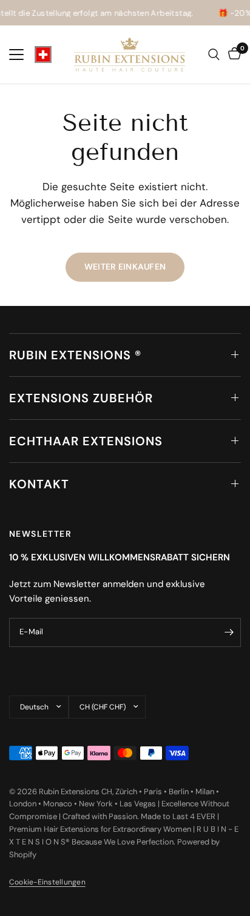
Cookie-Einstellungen (47, 882)
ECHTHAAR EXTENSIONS (86, 441)
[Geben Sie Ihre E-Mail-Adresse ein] (229, 632)
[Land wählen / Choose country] (43, 54)
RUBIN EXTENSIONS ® (75, 355)
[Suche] (214, 54)
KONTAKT (39, 484)
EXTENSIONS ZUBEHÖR (81, 398)
